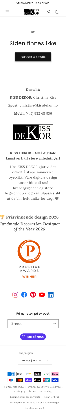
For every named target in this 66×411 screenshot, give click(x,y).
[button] (7, 12)
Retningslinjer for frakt (22, 402)
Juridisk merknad (34, 408)
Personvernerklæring (40, 391)
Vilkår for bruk (51, 397)
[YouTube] (42, 295)
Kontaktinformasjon (49, 402)
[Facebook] (24, 295)
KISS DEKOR (19, 387)
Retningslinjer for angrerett (25, 397)
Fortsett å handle (33, 56)
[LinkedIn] (51, 295)
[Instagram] (15, 295)
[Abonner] (54, 323)
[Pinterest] (33, 295)
